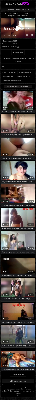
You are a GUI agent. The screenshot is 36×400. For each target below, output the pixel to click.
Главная (10, 9)
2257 (18, 395)
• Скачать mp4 (18, 52)
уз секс (23, 391)
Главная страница (19, 381)
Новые (18, 9)
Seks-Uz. (18, 3)
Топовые (25, 9)
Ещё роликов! (18, 374)
